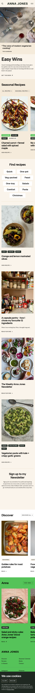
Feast (4, 138)
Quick (10, 171)
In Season (5, 135)
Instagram (4, 671)
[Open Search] (2, 4)
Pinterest (21, 671)
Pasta (25, 189)
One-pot (24, 171)
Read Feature (6, 331)
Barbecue (12, 138)
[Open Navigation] (32, 3)
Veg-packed (11, 177)
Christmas (18, 195)
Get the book (6, 75)
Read (3, 571)
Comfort (11, 189)
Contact (21, 663)
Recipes (3, 661)
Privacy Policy (10, 689)
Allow (4, 680)
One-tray (10, 183)
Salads (14, 135)
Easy (4, 251)
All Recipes (6, 91)
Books (21, 661)
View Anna (27, 583)
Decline (13, 680)
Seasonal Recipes (21, 91)
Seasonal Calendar (24, 659)
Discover (4, 659)
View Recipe (5, 152)
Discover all (26, 515)
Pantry (11, 251)
